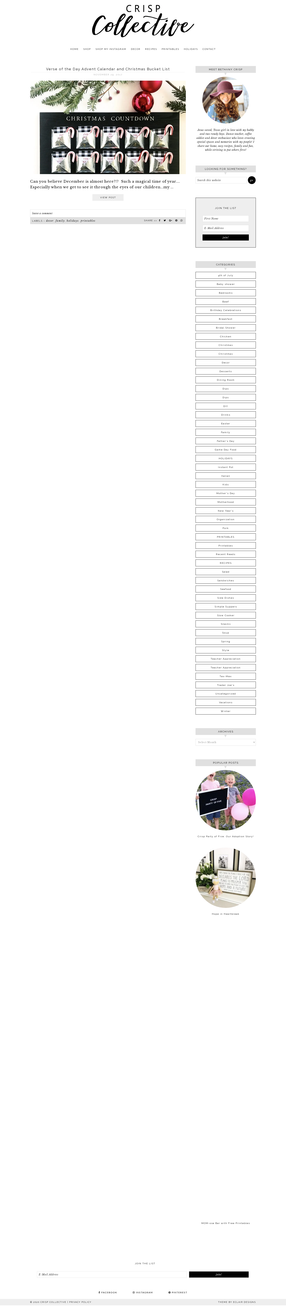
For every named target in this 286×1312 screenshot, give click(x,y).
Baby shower (226, 284)
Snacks (226, 624)
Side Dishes (225, 598)
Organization (226, 519)
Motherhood (226, 502)
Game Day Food (226, 449)
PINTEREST (179, 1292)
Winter (226, 711)
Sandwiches (225, 580)
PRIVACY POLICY (80, 1302)
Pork (226, 528)
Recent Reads (225, 554)
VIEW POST (108, 197)
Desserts (225, 371)
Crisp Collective (143, 21)
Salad (226, 571)
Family (60, 220)
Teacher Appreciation (226, 658)
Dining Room (226, 380)
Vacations (225, 702)
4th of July (225, 275)
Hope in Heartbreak (226, 914)
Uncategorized (225, 693)
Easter (225, 423)
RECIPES (226, 563)
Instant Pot (225, 467)
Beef (225, 301)
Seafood (225, 589)
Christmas (226, 345)
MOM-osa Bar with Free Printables (225, 1223)
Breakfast (225, 319)
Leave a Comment (42, 213)
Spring (225, 641)
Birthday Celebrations (225, 310)
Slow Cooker (225, 615)
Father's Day (226, 441)
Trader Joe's (225, 685)
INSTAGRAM (144, 1292)
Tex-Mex (226, 676)
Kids (226, 484)
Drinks (225, 414)
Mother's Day (225, 493)
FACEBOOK (108, 1292)
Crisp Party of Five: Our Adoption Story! (226, 836)
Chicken (226, 336)
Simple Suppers (226, 606)
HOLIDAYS (73, 220)
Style (225, 650)
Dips (226, 388)
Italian (225, 476)
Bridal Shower (226, 327)
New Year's (226, 510)
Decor (50, 220)
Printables (225, 545)
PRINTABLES (88, 220)
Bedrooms (226, 293)
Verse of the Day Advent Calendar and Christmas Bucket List (108, 69)
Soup (225, 632)
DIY (225, 406)
